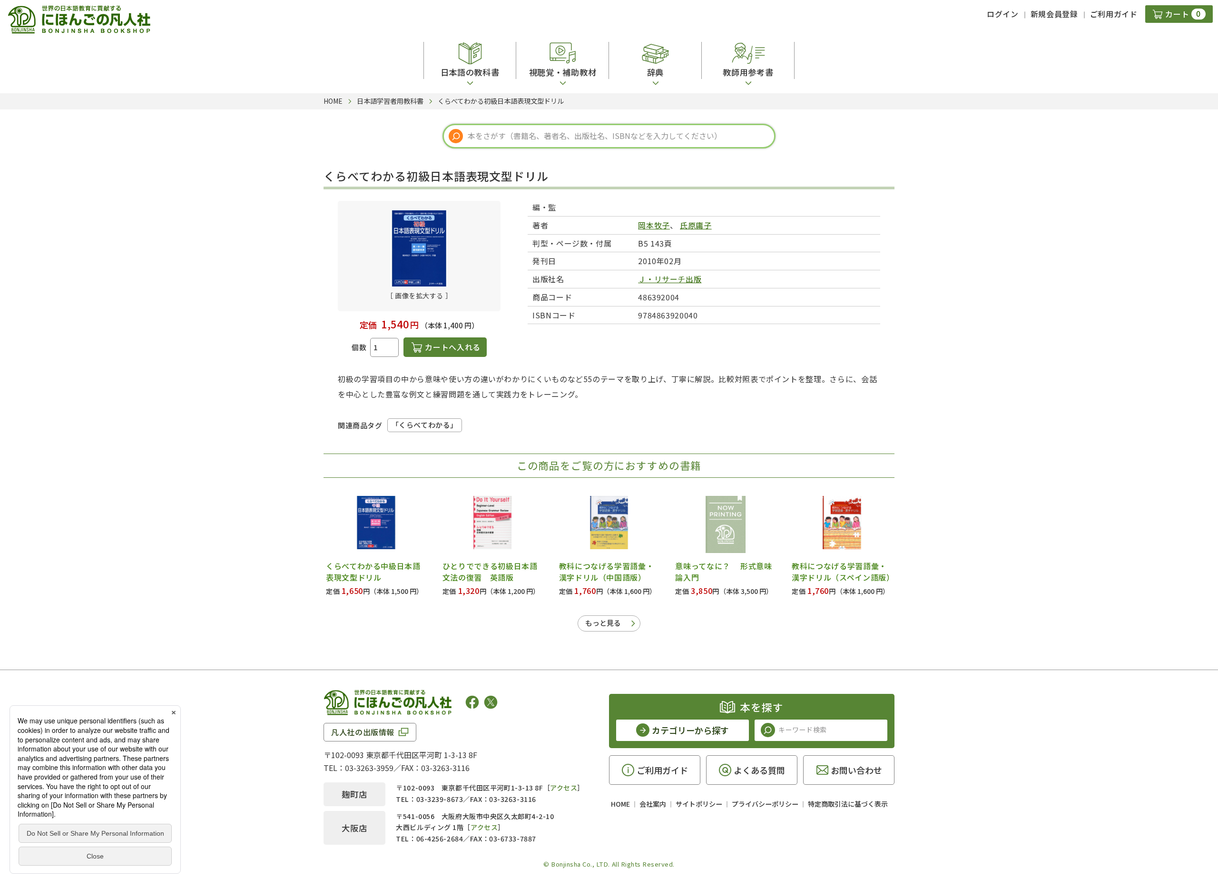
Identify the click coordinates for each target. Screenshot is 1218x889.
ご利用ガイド (1114, 14)
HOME (620, 804)
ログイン (1003, 14)
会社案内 (652, 804)
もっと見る (603, 623)
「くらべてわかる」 (425, 425)
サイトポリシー (699, 804)
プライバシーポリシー (765, 804)
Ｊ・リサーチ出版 (669, 279)
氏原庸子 (696, 225)
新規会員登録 (1054, 14)
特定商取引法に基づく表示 (848, 804)
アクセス (563, 787)
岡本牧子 (654, 225)
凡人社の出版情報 (362, 732)
